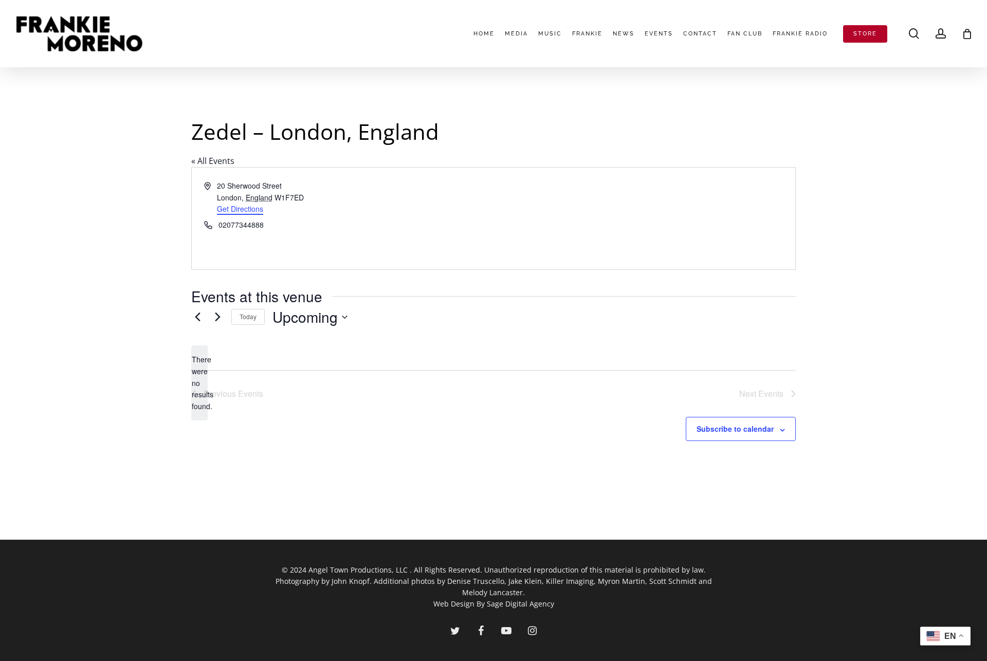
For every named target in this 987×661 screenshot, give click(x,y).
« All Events (212, 161)
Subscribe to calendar (735, 429)
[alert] (199, 382)
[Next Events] (217, 317)
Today (248, 316)
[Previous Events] (197, 317)
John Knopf (351, 581)
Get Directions (240, 209)
